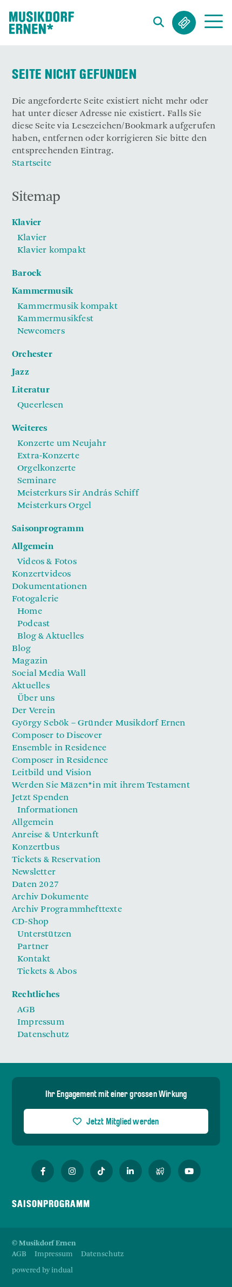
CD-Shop (30, 922)
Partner (33, 946)
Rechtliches (35, 995)
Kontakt (33, 959)
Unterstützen (44, 934)
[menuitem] (116, 223)
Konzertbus (35, 847)
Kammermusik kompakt (67, 306)
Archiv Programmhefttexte (67, 909)
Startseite (31, 163)
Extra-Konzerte (48, 456)
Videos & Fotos (47, 562)
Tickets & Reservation (56, 860)
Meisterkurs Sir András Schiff (78, 493)
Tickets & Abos (184, 23)
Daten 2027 (35, 884)
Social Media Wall (49, 673)
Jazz (20, 372)
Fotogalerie (35, 599)
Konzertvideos (41, 574)
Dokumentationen (49, 586)
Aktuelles (31, 686)
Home (29, 611)
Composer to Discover (57, 735)
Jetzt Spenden (40, 797)
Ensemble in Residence (59, 748)
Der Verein (33, 711)
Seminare (37, 481)
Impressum (40, 1022)
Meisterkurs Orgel (54, 505)
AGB (26, 1010)
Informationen (47, 810)
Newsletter (34, 872)
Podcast (33, 624)
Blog (21, 649)
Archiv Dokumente (50, 897)
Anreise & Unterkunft (55, 835)
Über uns (36, 698)
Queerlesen (40, 405)
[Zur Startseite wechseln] (41, 22)
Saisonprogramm (48, 529)
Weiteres (29, 428)
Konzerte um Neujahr (61, 443)
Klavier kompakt (51, 250)
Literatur (31, 390)
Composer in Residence (60, 760)
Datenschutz (43, 1034)
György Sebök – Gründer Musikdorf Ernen (99, 723)
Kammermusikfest (55, 319)
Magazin (29, 661)
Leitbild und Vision (51, 773)
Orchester (32, 354)
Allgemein (32, 546)
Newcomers (41, 331)
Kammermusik (42, 291)
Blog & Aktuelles (50, 636)
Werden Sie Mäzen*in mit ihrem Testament (101, 785)
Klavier (26, 223)
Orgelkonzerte (46, 468)
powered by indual (42, 1270)
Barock (26, 273)
